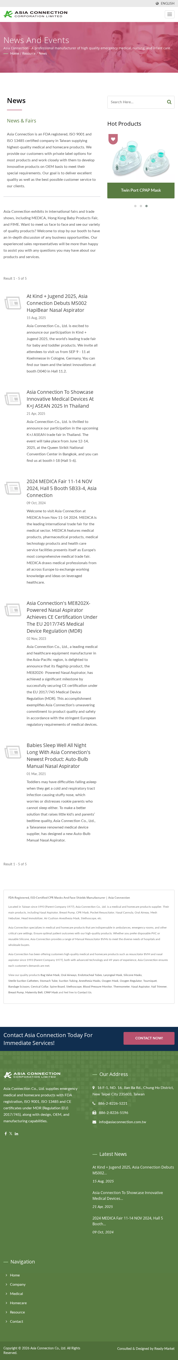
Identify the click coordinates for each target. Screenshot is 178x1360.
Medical (16, 1294)
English (168, 3)
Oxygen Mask (110, 980)
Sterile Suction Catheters (23, 980)
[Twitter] (11, 1134)
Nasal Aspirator (140, 986)
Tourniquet (150, 980)
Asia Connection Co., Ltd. (48, 1348)
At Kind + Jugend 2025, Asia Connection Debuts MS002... (133, 1170)
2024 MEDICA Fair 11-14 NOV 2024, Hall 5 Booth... (127, 1221)
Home (14, 53)
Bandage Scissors (18, 986)
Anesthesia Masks (89, 980)
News (43, 53)
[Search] (169, 102)
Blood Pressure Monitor (97, 986)
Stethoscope (74, 986)
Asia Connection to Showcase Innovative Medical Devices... (127, 1195)
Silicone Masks (133, 975)
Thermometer (121, 986)
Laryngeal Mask (112, 975)
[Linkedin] (16, 1134)
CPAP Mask (51, 992)
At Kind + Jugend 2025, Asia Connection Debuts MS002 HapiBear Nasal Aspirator (57, 303)
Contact (16, 1321)
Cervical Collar (39, 986)
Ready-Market (164, 1349)
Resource (28, 53)
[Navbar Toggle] (170, 14)
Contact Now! (149, 1038)
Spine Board (57, 986)
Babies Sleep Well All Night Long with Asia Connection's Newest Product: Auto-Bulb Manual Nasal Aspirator (58, 755)
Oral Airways (68, 975)
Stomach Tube (48, 980)
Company (17, 1284)
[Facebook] (6, 1134)
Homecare (18, 1303)
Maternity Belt (34, 992)
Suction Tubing (68, 980)
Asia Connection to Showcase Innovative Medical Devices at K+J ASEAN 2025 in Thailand (60, 399)
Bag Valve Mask (50, 975)
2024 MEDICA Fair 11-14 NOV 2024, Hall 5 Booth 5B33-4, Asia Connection (62, 488)
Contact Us (84, 992)
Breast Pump (16, 992)
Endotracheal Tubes (90, 975)
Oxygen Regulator (131, 980)
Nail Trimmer (159, 986)
